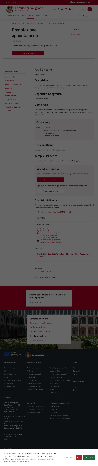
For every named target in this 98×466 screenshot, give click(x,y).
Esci (78, 457)
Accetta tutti (89, 457)
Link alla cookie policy (21, 461)
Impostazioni (68, 457)
